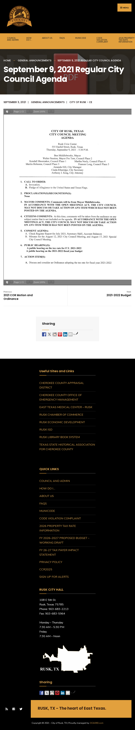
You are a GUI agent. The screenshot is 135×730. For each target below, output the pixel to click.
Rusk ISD (45, 430)
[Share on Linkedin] (65, 334)
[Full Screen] (52, 111)
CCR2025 (45, 569)
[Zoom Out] (28, 111)
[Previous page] (7, 112)
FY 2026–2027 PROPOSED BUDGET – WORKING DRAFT (64, 540)
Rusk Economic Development (62, 422)
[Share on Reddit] (55, 334)
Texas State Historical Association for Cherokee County (67, 447)
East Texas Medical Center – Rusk (65, 407)
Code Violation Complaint (102, 40)
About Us (47, 38)
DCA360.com (96, 723)
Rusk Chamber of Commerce (61, 415)
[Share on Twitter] (49, 334)
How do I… (29, 39)
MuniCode (80, 38)
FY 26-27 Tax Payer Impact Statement (59, 552)
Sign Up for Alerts (54, 577)
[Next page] (11, 111)
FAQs (62, 38)
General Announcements (34, 60)
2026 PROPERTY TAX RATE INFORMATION (57, 528)
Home (7, 60)
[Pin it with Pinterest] (60, 334)
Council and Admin (13, 39)
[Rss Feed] (7, 709)
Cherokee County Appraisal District (61, 385)
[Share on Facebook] (44, 334)
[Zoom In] (31, 111)
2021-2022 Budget (119, 293)
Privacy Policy (50, 562)
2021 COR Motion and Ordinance (18, 295)
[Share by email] (70, 334)
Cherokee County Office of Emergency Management (60, 397)
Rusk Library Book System (59, 437)
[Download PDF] (49, 111)
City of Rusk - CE (80, 102)
